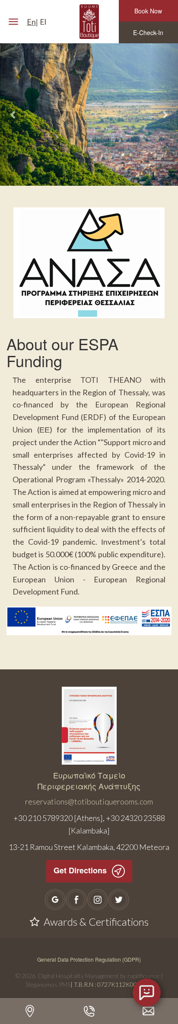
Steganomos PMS (47, 984)
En (31, 21)
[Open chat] (147, 993)
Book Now (148, 10)
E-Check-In (148, 32)
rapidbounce (143, 975)
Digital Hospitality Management (78, 975)
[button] (13, 114)
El (43, 21)
